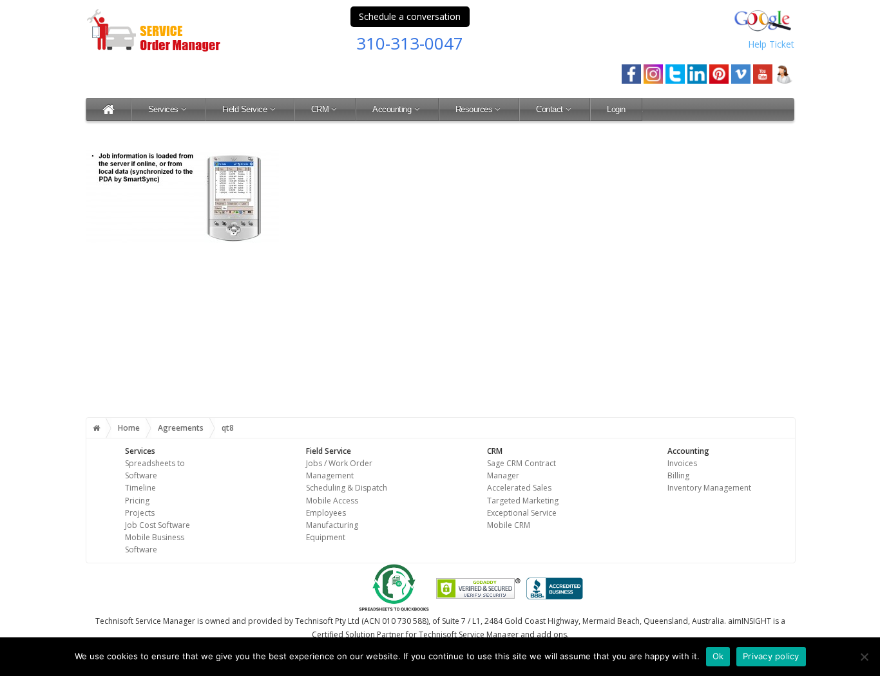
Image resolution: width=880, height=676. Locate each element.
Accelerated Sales (519, 487)
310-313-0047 (409, 43)
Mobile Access (332, 500)
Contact (549, 109)
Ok (718, 656)
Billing (678, 475)
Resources (474, 109)
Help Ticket (771, 44)
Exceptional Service (522, 512)
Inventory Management (709, 487)
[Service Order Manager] (108, 109)
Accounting (391, 109)
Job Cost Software (157, 525)
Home (129, 427)
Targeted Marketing (523, 500)
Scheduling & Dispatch (346, 487)
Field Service (244, 109)
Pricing (137, 500)
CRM (320, 109)
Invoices (682, 463)
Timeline (140, 487)
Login (616, 109)
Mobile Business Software (154, 543)
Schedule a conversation (410, 16)
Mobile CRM (508, 525)
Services (163, 109)
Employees (326, 512)
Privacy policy (771, 656)
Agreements (181, 427)
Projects (140, 512)
